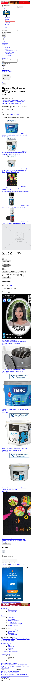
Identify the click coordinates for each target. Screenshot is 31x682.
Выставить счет (12, 634)
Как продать (11, 619)
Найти (3, 34)
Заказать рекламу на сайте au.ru (11, 602)
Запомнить (6, 63)
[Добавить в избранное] (2, 263)
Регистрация (5, 70)
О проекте (4, 608)
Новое (11, 285)
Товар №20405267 (15, 103)
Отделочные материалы (9, 101)
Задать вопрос (6, 261)
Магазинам (11, 633)
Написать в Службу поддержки (10, 671)
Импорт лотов (12, 622)
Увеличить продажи (13, 620)
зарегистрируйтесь (15, 564)
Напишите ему (14, 114)
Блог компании (12, 611)
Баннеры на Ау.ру (13, 629)
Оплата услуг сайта (6, 643)
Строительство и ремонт (17, 100)
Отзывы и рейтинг (13, 625)
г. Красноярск (6, 100)
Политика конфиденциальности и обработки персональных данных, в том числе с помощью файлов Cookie (15, 666)
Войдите (4, 564)
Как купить (11, 617)
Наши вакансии (12, 610)
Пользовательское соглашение (9, 663)
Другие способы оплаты (11, 651)
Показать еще (6, 543)
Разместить (5, 43)
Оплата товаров (5, 654)
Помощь (3, 616)
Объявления (11, 631)
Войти (3, 67)
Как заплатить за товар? (15, 623)
